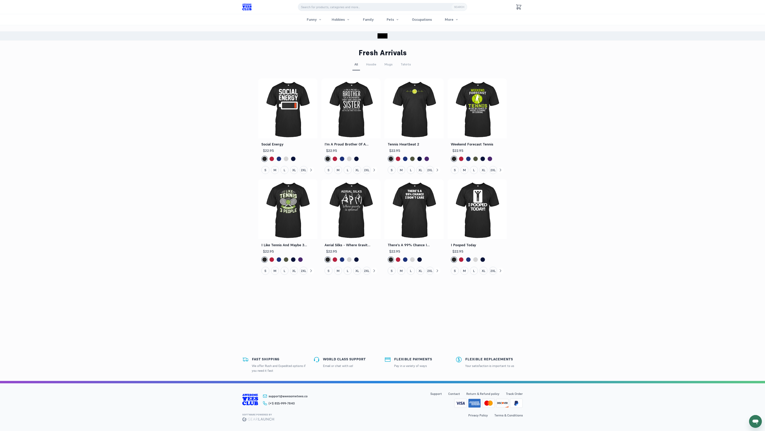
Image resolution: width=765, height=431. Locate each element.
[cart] (519, 7)
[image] (247, 7)
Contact (454, 394)
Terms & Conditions (508, 415)
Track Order (514, 394)
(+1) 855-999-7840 (282, 403)
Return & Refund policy (482, 394)
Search (459, 7)
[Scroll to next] (311, 170)
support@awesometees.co (288, 396)
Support (436, 394)
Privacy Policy (478, 415)
